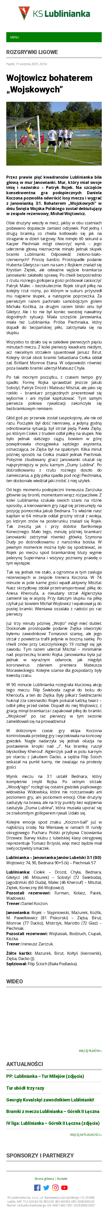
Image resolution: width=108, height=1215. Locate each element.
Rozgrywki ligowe (32, 52)
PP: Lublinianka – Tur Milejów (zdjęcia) (45, 1076)
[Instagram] (55, 1190)
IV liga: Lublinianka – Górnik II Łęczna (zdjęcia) (52, 1123)
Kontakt (62, 1179)
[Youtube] (64, 1190)
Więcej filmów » (90, 1051)
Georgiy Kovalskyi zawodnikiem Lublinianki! (50, 1099)
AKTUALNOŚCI (24, 1064)
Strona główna (44, 1179)
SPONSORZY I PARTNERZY (40, 1155)
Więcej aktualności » (86, 1135)
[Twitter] (46, 1190)
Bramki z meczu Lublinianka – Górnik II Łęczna (52, 1111)
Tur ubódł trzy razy (25, 1088)
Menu (14, 37)
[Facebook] (37, 1190)
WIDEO (14, 981)
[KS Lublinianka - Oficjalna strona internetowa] (54, 13)
